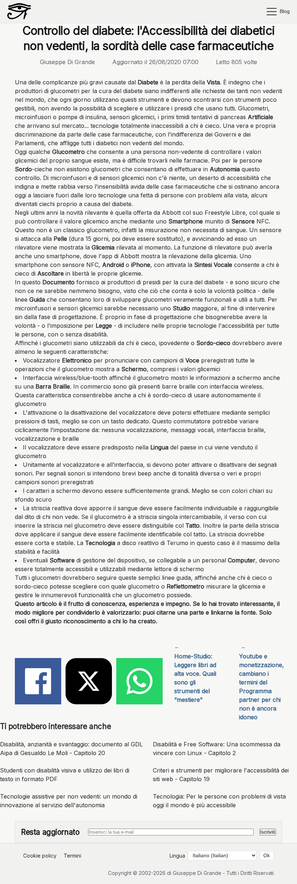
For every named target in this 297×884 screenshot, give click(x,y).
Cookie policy (40, 855)
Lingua (177, 855)
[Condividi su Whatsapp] (139, 682)
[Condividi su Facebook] (38, 682)
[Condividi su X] (89, 682)
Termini (72, 855)
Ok (266, 855)
